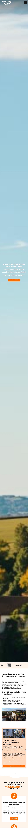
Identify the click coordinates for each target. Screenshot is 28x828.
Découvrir (14, 818)
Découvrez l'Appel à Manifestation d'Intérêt (14, 765)
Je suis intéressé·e (14, 280)
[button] (14, 714)
